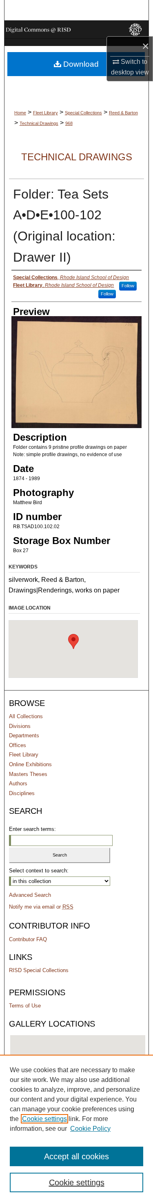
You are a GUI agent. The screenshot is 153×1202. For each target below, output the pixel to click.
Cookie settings (44, 1118)
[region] (76, 1128)
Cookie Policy (90, 1128)
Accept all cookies (76, 1156)
